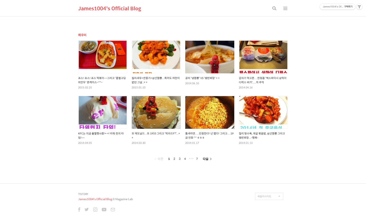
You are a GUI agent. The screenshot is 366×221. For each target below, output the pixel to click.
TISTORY (83, 194)
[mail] (113, 209)
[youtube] (104, 209)
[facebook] (79, 209)
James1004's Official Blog (109, 8)
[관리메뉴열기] (359, 7)
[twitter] (87, 209)
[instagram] (95, 209)
